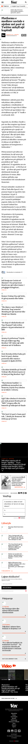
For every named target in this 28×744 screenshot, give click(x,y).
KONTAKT (14, 734)
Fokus (14, 715)
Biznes (14, 718)
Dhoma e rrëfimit (14, 721)
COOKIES (14, 738)
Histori (14, 725)
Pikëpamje (14, 720)
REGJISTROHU (7, 587)
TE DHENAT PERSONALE (14, 736)
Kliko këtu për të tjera (19, 487)
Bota (14, 723)
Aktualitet (14, 713)
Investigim (14, 716)
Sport (14, 726)
